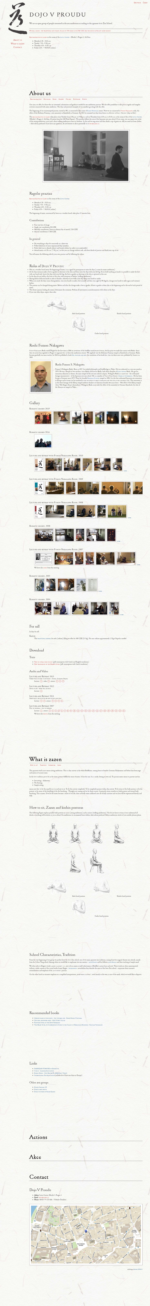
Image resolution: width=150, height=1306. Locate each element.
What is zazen (17, 43)
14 (89, 711)
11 (78, 711)
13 (86, 711)
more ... (126, 471)
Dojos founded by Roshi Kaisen (44, 1092)
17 (101, 711)
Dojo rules (47, 99)
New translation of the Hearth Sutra (47, 664)
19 (108, 711)
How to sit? (34, 765)
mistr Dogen (93, 962)
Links (59, 765)
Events (84, 99)
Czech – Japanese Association (44, 1071)
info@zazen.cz (94, 124)
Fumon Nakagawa (127, 111)
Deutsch (137, 3)
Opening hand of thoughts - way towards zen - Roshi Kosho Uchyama (58, 1018)
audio (45, 568)
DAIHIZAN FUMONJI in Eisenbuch (46, 1069)
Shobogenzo (73, 968)
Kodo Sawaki (121, 371)
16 (97, 711)
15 (93, 711)
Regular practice (36, 99)
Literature (51, 765)
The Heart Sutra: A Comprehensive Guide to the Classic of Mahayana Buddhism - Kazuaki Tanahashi (68, 1025)
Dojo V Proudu (18, 18)
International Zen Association (44, 1075)
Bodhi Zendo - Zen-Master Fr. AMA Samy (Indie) (50, 1073)
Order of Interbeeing (125, 376)
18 (105, 711)
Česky (145, 3)
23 (124, 711)
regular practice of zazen (41, 117)
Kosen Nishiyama (93, 111)
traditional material (44, 639)
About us (17, 40)
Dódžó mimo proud (40, 1089)
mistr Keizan (112, 962)
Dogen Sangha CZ (40, 1087)
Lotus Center (64, 37)
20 (112, 711)
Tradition (43, 765)
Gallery (61, 99)
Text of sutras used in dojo (43, 662)
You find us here (86, 1235)
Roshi (54, 99)
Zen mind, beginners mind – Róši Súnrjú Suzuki (49, 1020)
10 (74, 711)
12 (82, 711)
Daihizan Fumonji (93, 378)
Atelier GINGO (137, 1269)
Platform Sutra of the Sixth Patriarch (47, 1023)
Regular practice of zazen (38, 37)
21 (116, 711)
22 (120, 711)
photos (45, 714)
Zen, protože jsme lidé (79, 355)
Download (76, 99)
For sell (68, 99)
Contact (17, 47)
